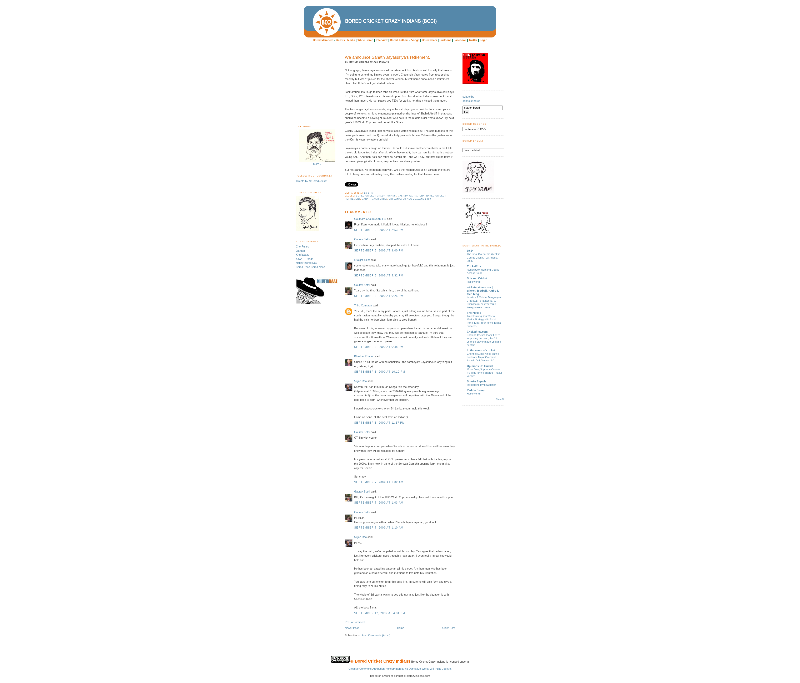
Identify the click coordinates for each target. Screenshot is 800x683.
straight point (362, 259)
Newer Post (352, 628)
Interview (382, 40)
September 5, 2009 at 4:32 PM (378, 275)
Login (483, 40)
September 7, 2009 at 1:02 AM (378, 482)
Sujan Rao (360, 381)
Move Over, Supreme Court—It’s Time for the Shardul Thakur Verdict (484, 373)
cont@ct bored (471, 100)
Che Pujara (302, 246)
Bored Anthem (399, 40)
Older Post (448, 628)
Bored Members (323, 40)
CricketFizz (474, 266)
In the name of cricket (481, 350)
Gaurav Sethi (362, 239)
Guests (340, 40)
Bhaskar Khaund (364, 356)
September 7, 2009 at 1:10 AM (378, 527)
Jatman (300, 250)
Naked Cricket (436, 196)
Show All (500, 399)
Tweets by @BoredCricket (311, 181)
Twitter (473, 40)
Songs (415, 40)
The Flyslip (474, 312)
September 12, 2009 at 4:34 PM (379, 613)
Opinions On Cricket (480, 366)
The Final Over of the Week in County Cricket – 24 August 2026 (483, 257)
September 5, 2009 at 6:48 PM (378, 346)
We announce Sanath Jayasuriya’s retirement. (387, 57)
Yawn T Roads (304, 258)
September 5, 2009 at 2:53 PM (378, 229)
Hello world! (473, 281)
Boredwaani (429, 40)
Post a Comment (355, 622)
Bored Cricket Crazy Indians (376, 196)
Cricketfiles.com (477, 331)
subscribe (468, 96)
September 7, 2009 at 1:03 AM (378, 502)
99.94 (470, 250)
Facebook (460, 40)
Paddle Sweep (476, 390)
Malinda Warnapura (411, 196)
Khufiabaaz (302, 254)
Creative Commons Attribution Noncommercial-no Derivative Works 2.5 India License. (400, 668)
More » (317, 163)
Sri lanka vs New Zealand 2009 (410, 199)
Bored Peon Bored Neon (310, 267)
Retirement (352, 199)
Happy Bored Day (306, 262)
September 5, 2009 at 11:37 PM (379, 422)
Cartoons (445, 40)
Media (351, 40)
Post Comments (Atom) (376, 635)
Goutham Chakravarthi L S (370, 218)
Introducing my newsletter (481, 384)
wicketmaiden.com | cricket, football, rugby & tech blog (483, 291)
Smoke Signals (476, 381)
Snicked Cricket (477, 278)
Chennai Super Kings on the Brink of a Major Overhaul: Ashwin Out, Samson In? (483, 357)
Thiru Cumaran (363, 305)
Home (400, 628)
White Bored (365, 40)
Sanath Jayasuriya (374, 199)
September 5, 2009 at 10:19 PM (379, 371)
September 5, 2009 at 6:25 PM (378, 295)
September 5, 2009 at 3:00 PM (378, 250)
